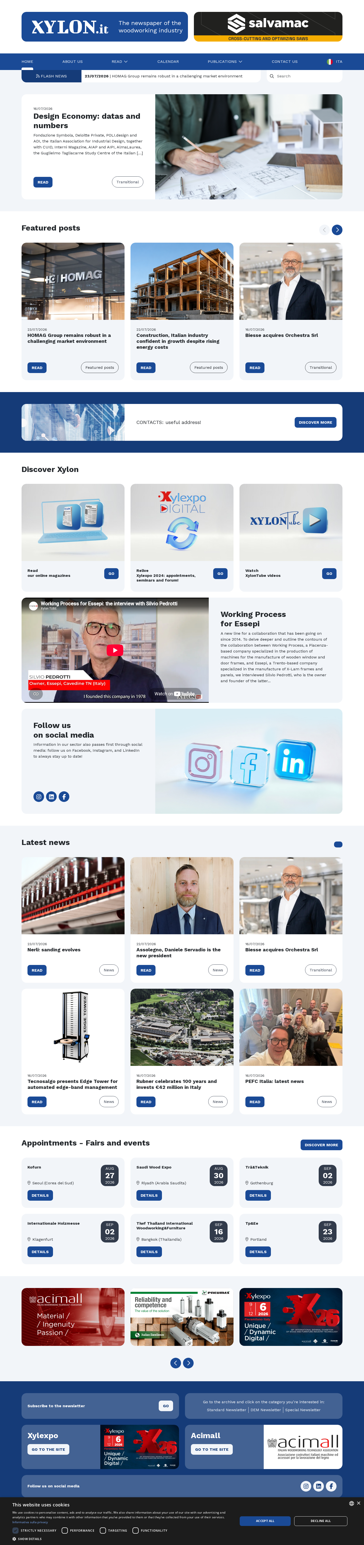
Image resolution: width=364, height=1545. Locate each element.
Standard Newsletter (226, 1409)
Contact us (285, 61)
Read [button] (117, 61)
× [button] (358, 1503)
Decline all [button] (321, 1521)
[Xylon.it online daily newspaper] (70, 26)
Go (111, 573)
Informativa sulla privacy (30, 1522)
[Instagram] (38, 796)
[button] (337, 230)
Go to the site (48, 1449)
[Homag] (290, 1317)
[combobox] (351, 1503)
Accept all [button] (265, 1521)
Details (40, 1195)
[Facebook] (64, 796)
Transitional (127, 182)
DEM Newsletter (266, 1409)
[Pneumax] (73, 1317)
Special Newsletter (303, 1409)
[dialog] (182, 1521)
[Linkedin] (51, 796)
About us (72, 61)
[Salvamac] (268, 27)
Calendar (168, 61)
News (109, 970)
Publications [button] (222, 61)
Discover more (315, 422)
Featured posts (99, 367)
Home (27, 61)
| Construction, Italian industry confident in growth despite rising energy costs (171, 76)
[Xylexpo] (182, 1317)
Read (43, 182)
